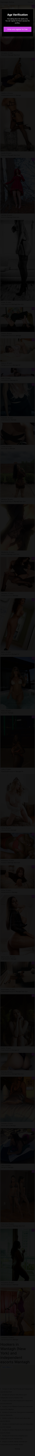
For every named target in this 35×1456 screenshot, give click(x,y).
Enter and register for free (17, 29)
